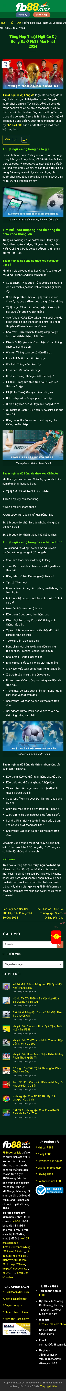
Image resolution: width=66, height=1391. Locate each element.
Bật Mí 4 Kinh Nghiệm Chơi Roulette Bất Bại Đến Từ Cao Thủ (37, 1112)
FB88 (3, 22)
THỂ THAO (14, 22)
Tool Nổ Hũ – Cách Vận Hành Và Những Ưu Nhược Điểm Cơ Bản (38, 1084)
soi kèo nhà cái (17, 1255)
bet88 (20, 1273)
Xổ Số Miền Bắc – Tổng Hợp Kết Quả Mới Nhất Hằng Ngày (37, 986)
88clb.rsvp (9, 1264)
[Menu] (5, 6)
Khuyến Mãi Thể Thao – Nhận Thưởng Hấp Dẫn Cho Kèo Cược (38, 1042)
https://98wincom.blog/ (17, 1247)
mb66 (16, 1221)
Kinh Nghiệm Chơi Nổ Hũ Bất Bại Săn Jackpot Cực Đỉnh (34, 1098)
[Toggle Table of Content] (22, 140)
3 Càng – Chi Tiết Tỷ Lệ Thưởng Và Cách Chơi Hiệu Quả (37, 1070)
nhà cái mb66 (10, 1242)
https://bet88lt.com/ (15, 1260)
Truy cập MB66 (48, 1386)
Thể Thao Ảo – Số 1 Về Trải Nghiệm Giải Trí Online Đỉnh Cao (49, 913)
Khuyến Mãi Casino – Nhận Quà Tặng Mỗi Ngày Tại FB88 (37, 1028)
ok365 (25, 1238)
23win (18, 1251)
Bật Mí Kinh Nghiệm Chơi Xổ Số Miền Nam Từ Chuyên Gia (37, 1014)
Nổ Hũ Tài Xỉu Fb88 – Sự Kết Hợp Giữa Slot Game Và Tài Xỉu (36, 1000)
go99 (6, 1273)
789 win (8, 1251)
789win (20, 1264)
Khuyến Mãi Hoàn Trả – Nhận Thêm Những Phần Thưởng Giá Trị (38, 1056)
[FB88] (33, 6)
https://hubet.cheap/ (15, 1268)
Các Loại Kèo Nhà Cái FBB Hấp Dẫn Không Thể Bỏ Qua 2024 (17, 913)
